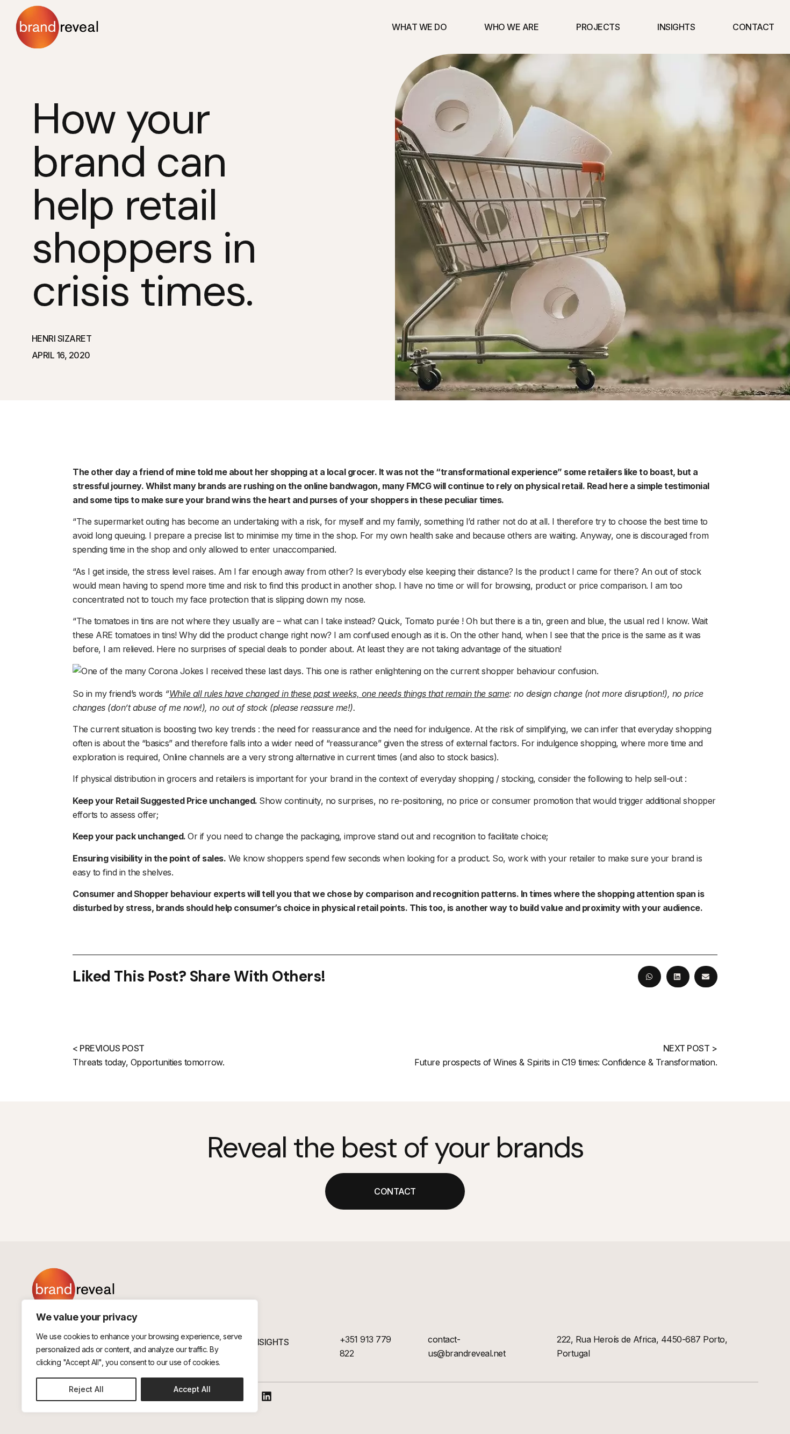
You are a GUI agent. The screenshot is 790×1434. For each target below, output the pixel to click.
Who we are (511, 27)
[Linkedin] (266, 1396)
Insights (676, 27)
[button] (649, 976)
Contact (753, 27)
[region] (139, 1355)
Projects (598, 27)
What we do (419, 27)
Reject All (86, 1389)
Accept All (192, 1389)
